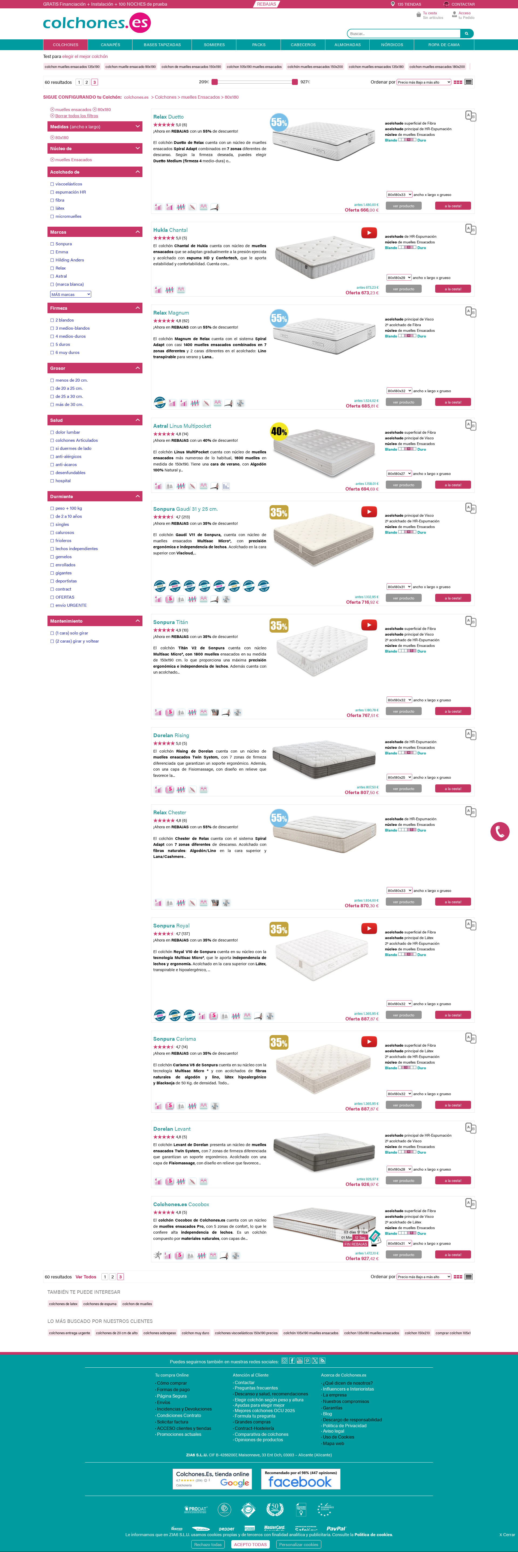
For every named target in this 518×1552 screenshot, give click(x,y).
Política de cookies (373, 1534)
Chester (169, 812)
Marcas (58, 232)
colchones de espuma (100, 1303)
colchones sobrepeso (160, 1332)
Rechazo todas (208, 1544)
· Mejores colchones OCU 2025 (264, 1410)
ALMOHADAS (348, 44)
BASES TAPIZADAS (162, 44)
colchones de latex (63, 1303)
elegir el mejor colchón (85, 56)
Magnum (171, 312)
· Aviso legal (332, 1430)
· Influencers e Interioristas (347, 1388)
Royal (171, 925)
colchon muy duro (195, 1332)
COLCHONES (66, 44)
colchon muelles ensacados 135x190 (72, 66)
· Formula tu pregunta (254, 1415)
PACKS (259, 44)
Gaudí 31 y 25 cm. (185, 508)
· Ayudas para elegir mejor (259, 1405)
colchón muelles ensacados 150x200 (315, 66)
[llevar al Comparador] (469, 115)
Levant (171, 1128)
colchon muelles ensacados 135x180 (376, 66)
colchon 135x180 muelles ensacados (371, 1332)
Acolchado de (64, 171)
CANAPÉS (110, 44)
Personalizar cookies (298, 1544)
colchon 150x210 (417, 1332)
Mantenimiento (66, 621)
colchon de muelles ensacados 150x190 (191, 66)
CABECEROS (303, 44)
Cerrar (507, 1534)
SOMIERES (214, 44)
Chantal (170, 229)
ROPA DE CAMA (444, 44)
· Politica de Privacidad (344, 1425)
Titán (170, 622)
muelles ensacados (73, 109)
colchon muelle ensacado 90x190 (130, 66)
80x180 (104, 109)
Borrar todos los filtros (76, 115)
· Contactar (244, 1382)
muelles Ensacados (200, 97)
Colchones (165, 97)
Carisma (174, 1038)
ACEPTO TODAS (250, 1544)
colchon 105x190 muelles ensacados (254, 66)
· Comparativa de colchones (260, 1434)
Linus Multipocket (182, 425)
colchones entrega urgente (69, 1332)
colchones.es (136, 97)
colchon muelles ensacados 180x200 (437, 66)
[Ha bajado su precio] (226, 486)
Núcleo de (60, 148)
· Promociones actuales (178, 1434)
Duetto (168, 116)
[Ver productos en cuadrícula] (458, 81)
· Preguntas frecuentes (255, 1387)
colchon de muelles (137, 1303)
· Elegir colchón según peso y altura (268, 1399)
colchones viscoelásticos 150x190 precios (246, 1332)
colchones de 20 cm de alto (117, 1332)
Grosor (57, 368)
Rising (171, 735)
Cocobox (181, 1204)
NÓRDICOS (392, 44)
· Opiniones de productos (258, 1439)
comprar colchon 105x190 (455, 1332)
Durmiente (61, 496)
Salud (56, 420)
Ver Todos (86, 1276)
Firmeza (58, 308)
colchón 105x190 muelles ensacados (311, 1332)
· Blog (326, 1413)
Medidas (75, 126)
